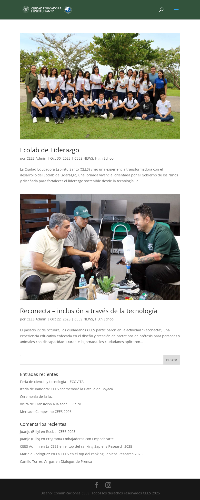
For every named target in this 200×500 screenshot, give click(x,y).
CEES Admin (36, 158)
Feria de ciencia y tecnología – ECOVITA (52, 381)
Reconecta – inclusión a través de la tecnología (88, 310)
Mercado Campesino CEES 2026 (45, 411)
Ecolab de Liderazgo (49, 149)
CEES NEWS (83, 158)
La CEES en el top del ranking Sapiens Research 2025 (89, 446)
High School (104, 158)
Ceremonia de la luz (36, 396)
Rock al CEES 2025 (60, 431)
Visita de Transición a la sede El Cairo (50, 404)
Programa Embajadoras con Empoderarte (80, 438)
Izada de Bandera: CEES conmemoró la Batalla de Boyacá (66, 389)
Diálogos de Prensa (76, 461)
